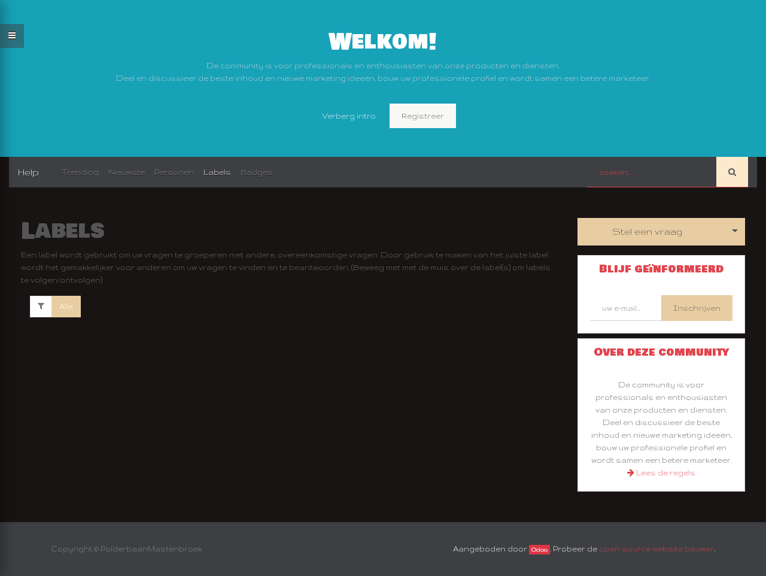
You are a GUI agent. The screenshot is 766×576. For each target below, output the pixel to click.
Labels (217, 172)
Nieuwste (126, 172)
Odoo (539, 550)
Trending (80, 172)
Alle (66, 306)
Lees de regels (664, 473)
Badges (257, 172)
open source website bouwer (656, 549)
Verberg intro (349, 116)
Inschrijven (697, 308)
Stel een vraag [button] (647, 231)
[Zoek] (732, 172)
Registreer (423, 116)
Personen (174, 172)
